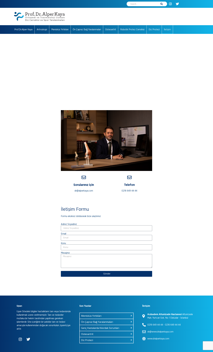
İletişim (167, 29)
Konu (63, 243)
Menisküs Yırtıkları (60, 29)
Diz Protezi (154, 29)
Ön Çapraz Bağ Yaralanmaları (87, 29)
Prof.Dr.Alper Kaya (23, 29)
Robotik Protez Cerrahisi (132, 29)
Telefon (129, 184)
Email (63, 234)
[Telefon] (129, 177)
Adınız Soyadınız (69, 224)
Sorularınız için (83, 184)
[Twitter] (177, 4)
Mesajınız (65, 253)
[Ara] (161, 4)
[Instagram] (170, 4)
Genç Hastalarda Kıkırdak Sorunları (100, 328)
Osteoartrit (110, 29)
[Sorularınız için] (84, 177)
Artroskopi (42, 29)
